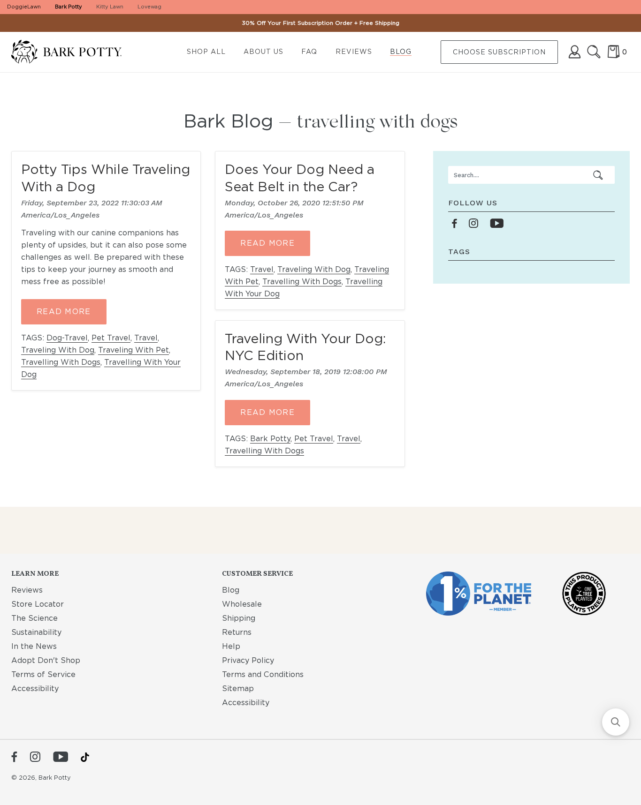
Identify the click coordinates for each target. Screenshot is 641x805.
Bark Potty (68, 6)
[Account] (574, 51)
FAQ (309, 51)
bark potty (270, 438)
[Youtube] (61, 758)
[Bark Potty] (74, 52)
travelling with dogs (60, 362)
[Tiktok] (85, 757)
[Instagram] (35, 758)
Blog (401, 51)
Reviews (354, 51)
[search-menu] (598, 175)
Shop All (206, 51)
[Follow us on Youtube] (496, 224)
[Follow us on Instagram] (473, 224)
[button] (615, 722)
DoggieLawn (24, 6)
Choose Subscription (499, 52)
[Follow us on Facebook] (455, 224)
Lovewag (149, 6)
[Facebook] (14, 758)
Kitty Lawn (109, 6)
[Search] (594, 51)
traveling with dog (57, 350)
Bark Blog (228, 121)
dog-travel (67, 337)
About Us (263, 51)
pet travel (111, 337)
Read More (64, 311)
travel (146, 337)
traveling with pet (133, 350)
